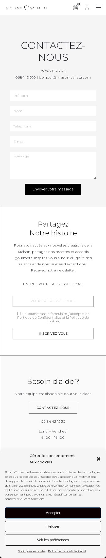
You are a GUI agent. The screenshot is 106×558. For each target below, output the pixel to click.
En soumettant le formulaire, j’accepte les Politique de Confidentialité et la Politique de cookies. (53, 317)
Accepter (53, 513)
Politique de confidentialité (67, 551)
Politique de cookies (32, 551)
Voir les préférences (53, 540)
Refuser (53, 526)
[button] (98, 458)
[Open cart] (75, 7)
